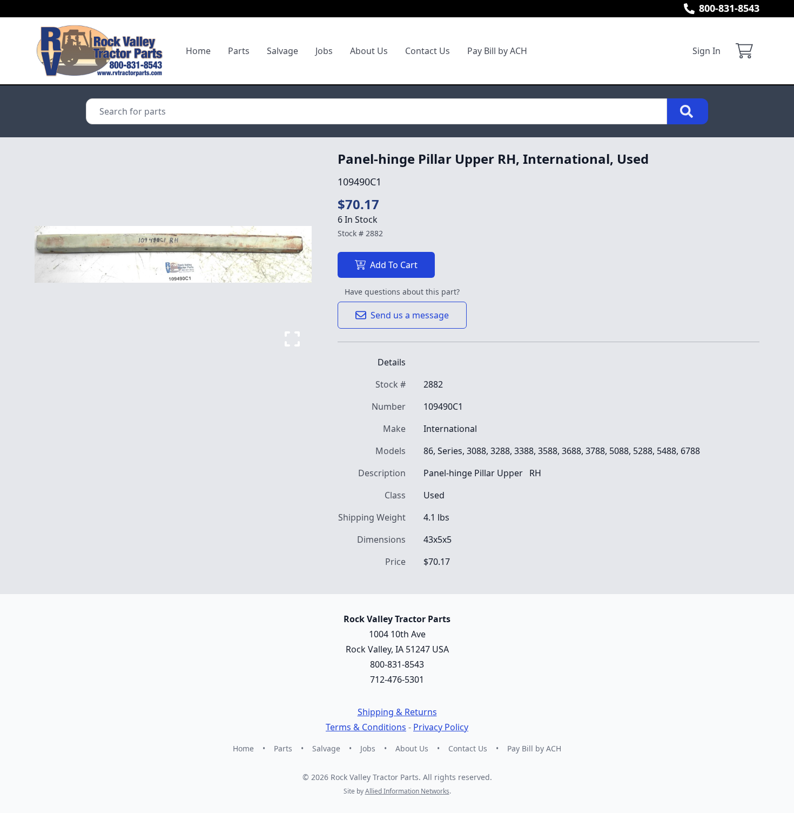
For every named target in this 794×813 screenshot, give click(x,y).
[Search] (687, 111)
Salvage (282, 51)
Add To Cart (394, 265)
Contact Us (427, 51)
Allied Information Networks (407, 791)
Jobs (324, 51)
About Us (369, 51)
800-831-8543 (729, 8)
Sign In (706, 51)
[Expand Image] (292, 339)
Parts (239, 51)
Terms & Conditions (366, 727)
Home (198, 51)
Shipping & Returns (397, 712)
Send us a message (410, 315)
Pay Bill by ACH (497, 51)
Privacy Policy (440, 727)
